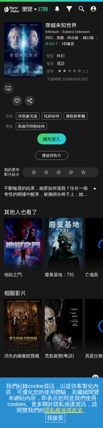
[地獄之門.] (23, 248)
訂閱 (43, 8)
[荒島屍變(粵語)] (64, 329)
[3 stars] (58, 172)
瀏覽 (27, 9)
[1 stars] (34, 172)
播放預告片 (51, 155)
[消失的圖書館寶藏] (23, 329)
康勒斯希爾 (75, 116)
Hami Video (11, 10)
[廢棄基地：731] (64, 248)
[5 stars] (83, 172)
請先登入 (51, 139)
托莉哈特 (51, 116)
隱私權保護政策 (63, 410)
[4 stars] (71, 172)
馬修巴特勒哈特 (31, 126)
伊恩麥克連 (27, 116)
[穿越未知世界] (17, 101)
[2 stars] (46, 172)
